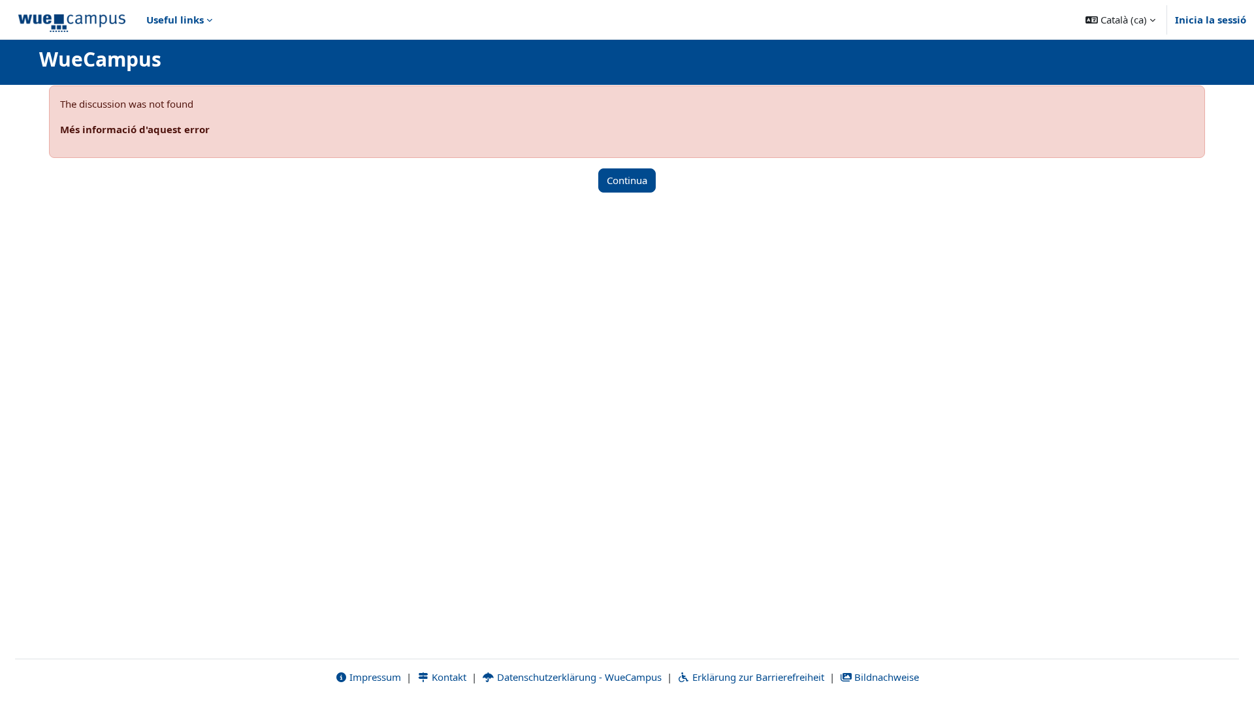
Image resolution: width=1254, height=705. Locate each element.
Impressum (374, 676)
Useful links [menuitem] (175, 19)
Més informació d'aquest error (135, 129)
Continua (627, 180)
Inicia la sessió (1210, 19)
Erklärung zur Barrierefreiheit (757, 676)
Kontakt (447, 676)
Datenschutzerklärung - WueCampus (578, 676)
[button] (1120, 19)
